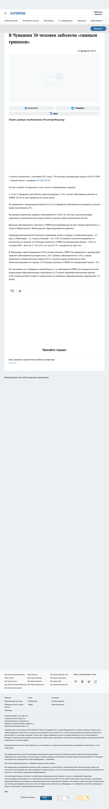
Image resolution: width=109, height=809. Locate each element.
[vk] (12, 291)
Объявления (32, 701)
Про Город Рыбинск (34, 681)
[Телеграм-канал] (77, 108)
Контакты (55, 698)
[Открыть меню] (5, 13)
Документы (49, 20)
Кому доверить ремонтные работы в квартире (32, 361)
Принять (98, 28)
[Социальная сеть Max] (54, 114)
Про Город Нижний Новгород (16, 684)
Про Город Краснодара (13, 688)
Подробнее (50, 759)
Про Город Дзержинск (35, 684)
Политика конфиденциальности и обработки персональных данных (30, 763)
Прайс (30, 704)
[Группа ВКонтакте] (31, 108)
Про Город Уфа (55, 681)
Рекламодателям (58, 704)
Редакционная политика (13, 701)
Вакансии (82, 20)
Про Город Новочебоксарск (15, 674)
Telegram (8, 698)
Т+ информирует (66, 20)
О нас (30, 698)
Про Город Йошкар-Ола (59, 674)
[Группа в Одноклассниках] (82, 681)
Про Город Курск (11, 681)
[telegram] (20, 291)
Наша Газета (9, 678)
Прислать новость (98, 13)
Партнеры (8, 710)
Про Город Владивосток (59, 684)
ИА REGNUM (43, 180)
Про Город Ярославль (58, 678)
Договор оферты (58, 701)
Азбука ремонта (11, 20)
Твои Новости (32, 674)
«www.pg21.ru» (22, 716)
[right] (106, 20)
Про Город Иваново (34, 678)
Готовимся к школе (31, 20)
